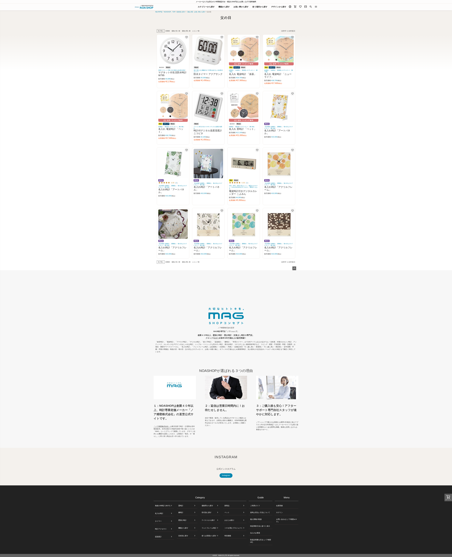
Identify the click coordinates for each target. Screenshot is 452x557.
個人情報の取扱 (256, 519)
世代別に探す (207, 512)
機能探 (224, 7)
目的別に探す (181, 12)
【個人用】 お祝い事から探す (196, 12)
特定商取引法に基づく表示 (260, 526)
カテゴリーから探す (206, 7)
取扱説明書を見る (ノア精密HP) (260, 541)
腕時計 (180, 512)
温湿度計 (158, 537)
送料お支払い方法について (260, 512)
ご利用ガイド (255, 506)
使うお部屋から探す (209, 536)
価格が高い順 (186, 31)
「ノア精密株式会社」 (162, 426)
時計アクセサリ (161, 529)
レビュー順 (195, 31)
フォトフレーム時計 (209, 528)
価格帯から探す (207, 506)
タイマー (158, 521)
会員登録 (279, 506)
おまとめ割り (229, 520)
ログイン (279, 512)
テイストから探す (208, 520)
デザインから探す (278, 7)
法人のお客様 (255, 533)
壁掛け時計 (182, 520)
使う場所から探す (259, 7)
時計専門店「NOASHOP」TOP (165, 12)
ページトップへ (294, 268)
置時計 (180, 506)
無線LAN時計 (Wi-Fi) (162, 506)
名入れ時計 (159, 513)
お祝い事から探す (241, 7)
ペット (226, 512)
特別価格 (227, 536)
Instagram (226, 475)
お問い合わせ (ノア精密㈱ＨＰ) (286, 520)
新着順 (167, 31)
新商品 (226, 506)
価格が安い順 (176, 31)
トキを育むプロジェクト (233, 528)
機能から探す (183, 528)
